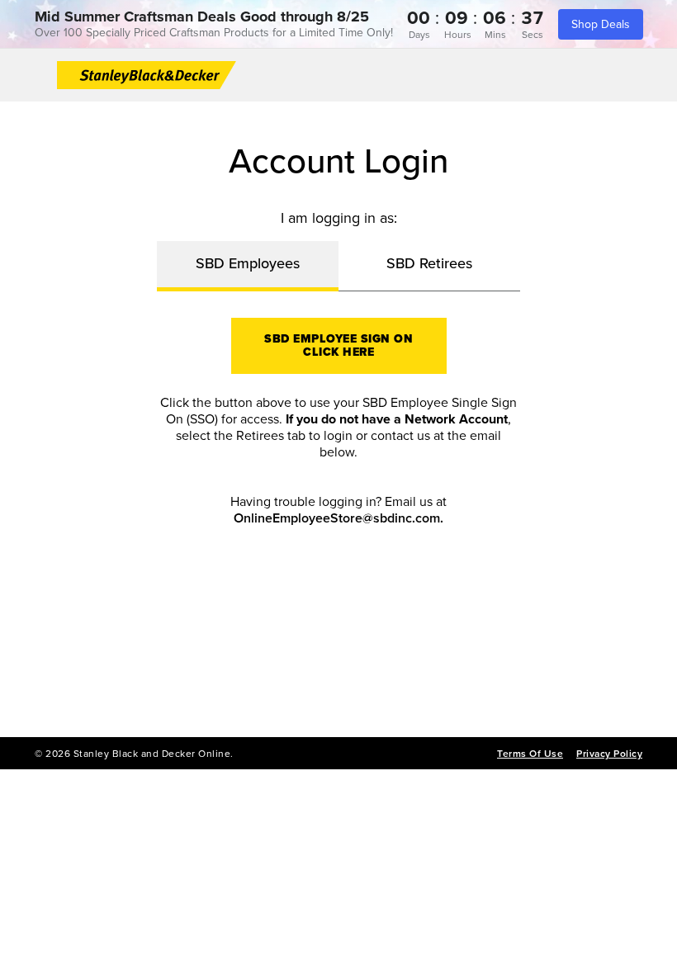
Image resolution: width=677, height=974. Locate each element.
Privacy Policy (609, 754)
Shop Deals (600, 24)
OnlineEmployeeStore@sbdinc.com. (338, 518)
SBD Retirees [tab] (429, 263)
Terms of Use (530, 754)
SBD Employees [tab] (248, 263)
